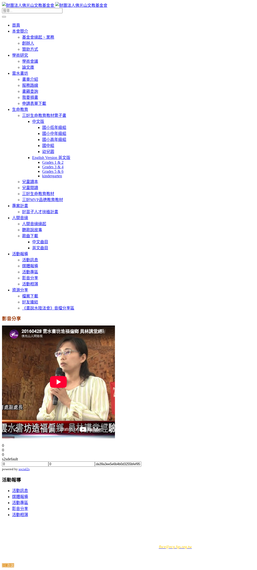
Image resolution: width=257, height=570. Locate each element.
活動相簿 (20, 515)
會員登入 (98, 525)
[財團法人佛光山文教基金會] (54, 5)
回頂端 (8, 565)
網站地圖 (185, 525)
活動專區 (20, 503)
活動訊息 (20, 490)
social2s (24, 469)
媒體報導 (20, 497)
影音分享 (20, 509)
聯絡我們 (162, 525)
